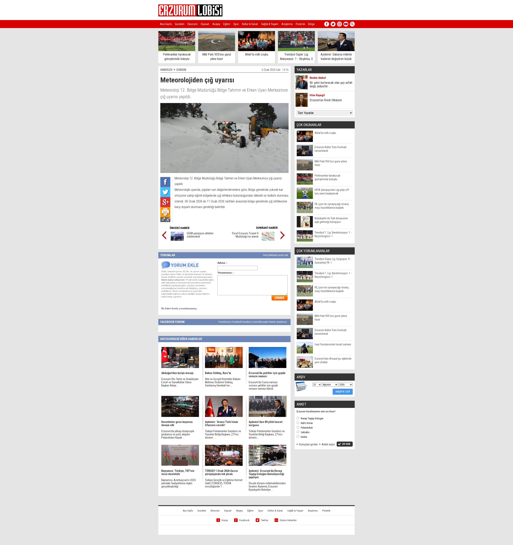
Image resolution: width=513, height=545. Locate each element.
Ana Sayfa (166, 24)
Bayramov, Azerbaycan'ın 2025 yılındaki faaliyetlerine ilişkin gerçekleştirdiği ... (178, 483)
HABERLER (166, 69)
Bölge (311, 24)
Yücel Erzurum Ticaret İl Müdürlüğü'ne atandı (245, 235)
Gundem (179, 24)
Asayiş (216, 24)
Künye (225, 520)
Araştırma (287, 24)
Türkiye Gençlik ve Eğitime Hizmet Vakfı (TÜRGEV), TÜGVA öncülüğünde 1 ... (223, 483)
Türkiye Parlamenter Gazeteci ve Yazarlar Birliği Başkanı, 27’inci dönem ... (223, 434)
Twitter (264, 520)
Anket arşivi (328, 444)
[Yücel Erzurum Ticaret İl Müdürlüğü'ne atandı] (268, 239)
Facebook (244, 520)
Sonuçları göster (308, 444)
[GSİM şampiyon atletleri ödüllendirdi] (177, 239)
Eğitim (226, 24)
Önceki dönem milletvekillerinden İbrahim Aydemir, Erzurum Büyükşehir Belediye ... (267, 486)
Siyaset (205, 24)
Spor (236, 24)
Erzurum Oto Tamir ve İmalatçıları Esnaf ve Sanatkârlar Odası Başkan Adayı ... (180, 382)
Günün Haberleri (288, 520)
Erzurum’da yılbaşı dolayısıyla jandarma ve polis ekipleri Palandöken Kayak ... (177, 434)
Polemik (300, 24)
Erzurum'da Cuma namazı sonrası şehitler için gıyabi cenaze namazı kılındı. (263, 385)
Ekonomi (193, 24)
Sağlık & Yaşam (269, 24)
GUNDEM (181, 69)
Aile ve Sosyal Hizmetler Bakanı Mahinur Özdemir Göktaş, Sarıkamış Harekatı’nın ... (222, 382)
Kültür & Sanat (250, 24)
